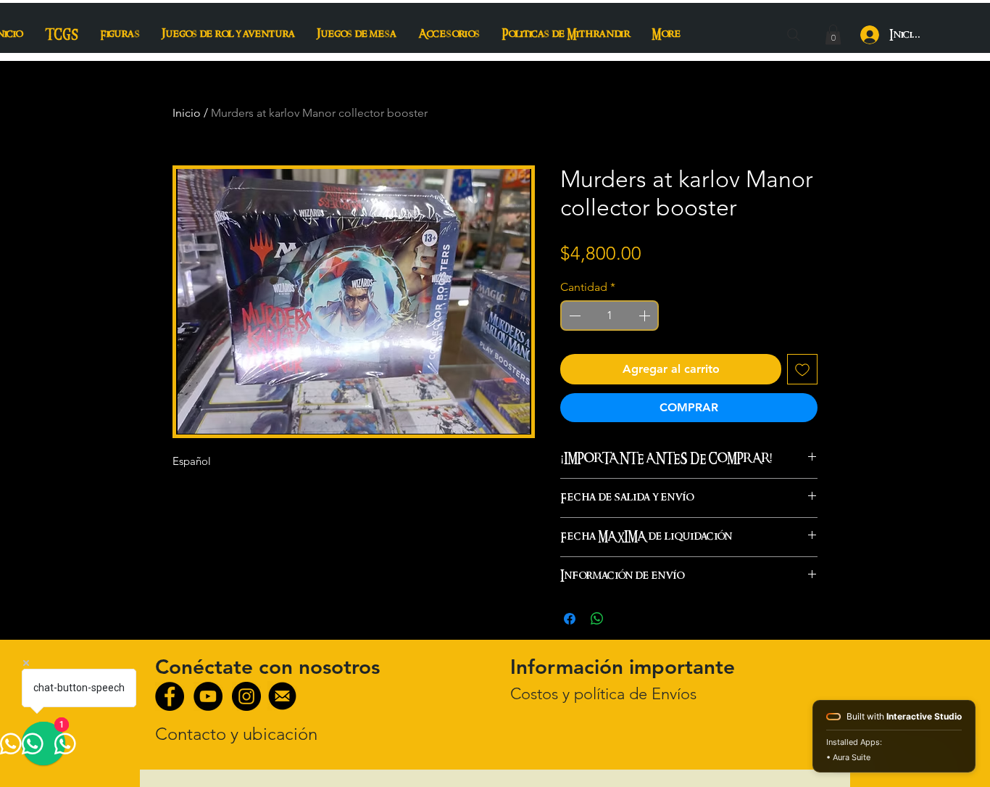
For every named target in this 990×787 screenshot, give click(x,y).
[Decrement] (573, 315)
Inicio (186, 113)
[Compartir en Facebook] (569, 618)
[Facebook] (169, 696)
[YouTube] (208, 696)
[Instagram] (246, 696)
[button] (833, 34)
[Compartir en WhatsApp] (597, 618)
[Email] (282, 696)
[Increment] (646, 315)
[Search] (793, 35)
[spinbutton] (609, 315)
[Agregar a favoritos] (802, 369)
